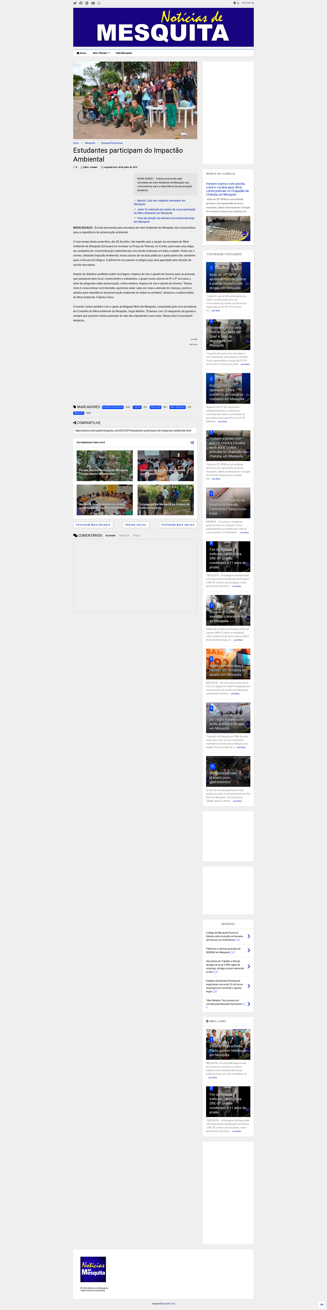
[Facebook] (81, 3)
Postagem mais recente (93, 525)
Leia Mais (215, 310)
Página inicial (136, 525)
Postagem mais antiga (177, 525)
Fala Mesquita (124, 53)
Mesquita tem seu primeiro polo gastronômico (223, 777)
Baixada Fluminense (112, 143)
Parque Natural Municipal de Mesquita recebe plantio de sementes (103, 472)
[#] (75, 3)
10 (212, 766)
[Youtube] (93, 3)
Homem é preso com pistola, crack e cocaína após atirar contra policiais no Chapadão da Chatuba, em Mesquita (227, 189)
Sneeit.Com (169, 1303)
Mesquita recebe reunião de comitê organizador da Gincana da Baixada (102, 506)
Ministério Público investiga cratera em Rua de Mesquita (228, 616)
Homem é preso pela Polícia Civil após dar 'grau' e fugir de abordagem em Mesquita (225, 336)
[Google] (87, 3)
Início (82, 53)
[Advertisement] (98, 194)
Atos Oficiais (100, 53)
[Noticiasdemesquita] (104, 3)
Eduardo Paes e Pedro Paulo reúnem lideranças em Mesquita (227, 1050)
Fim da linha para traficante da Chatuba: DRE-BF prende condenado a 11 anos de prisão (227, 558)
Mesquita (90, 143)
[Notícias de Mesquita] (163, 45)
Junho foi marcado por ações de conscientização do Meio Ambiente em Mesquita (165, 211)
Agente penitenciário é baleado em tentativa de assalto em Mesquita (227, 670)
